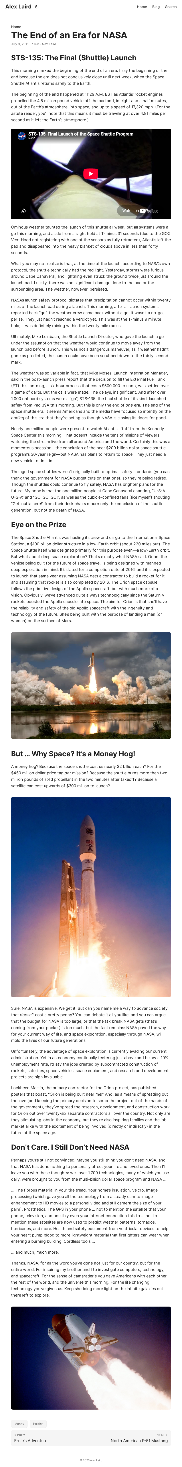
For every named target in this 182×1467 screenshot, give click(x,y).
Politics (38, 1424)
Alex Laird (18, 6)
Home (16, 26)
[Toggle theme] (37, 6)
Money (19, 1424)
